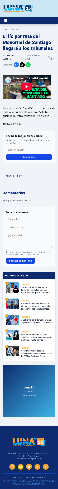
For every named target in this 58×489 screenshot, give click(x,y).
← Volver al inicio (12, 175)
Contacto (16, 477)
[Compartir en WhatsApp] (28, 64)
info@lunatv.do (35, 458)
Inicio (6, 29)
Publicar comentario (20, 260)
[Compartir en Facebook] (16, 64)
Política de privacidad (36, 477)
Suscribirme (29, 156)
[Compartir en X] (22, 64)
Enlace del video (12, 123)
